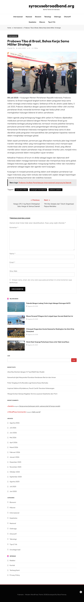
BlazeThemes (61, 595)
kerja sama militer (21, 189)
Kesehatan (32, 22)
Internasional (18, 17)
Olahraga (57, 17)
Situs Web (13, 271)
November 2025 (15, 467)
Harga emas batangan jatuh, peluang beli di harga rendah (39, 406)
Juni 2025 (13, 491)
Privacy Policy (15, 575)
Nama (12, 254)
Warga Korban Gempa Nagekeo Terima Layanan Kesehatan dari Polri (32, 394)
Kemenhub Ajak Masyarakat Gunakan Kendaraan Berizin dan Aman (31, 377)
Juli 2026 (13, 428)
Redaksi (12, 560)
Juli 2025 (13, 486)
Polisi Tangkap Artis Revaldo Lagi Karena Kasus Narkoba (27, 383)
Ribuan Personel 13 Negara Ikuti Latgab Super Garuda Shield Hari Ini (49, 316)
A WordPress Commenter (16, 412)
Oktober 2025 (15, 472)
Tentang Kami (15, 570)
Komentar (14, 227)
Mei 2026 (13, 437)
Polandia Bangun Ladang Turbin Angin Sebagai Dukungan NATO (48, 303)
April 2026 (13, 442)
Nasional (29, 17)
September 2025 (16, 477)
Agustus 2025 (14, 481)
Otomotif (67, 17)
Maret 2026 (14, 447)
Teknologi (47, 17)
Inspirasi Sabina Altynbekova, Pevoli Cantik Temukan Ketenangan (30, 388)
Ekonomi (38, 17)
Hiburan (42, 22)
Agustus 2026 (14, 423)
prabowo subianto (55, 189)
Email (12, 262)
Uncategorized (15, 550)
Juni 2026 (13, 433)
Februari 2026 (15, 452)
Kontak (12, 565)
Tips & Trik (51, 22)
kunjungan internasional (38, 189)
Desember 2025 (15, 462)
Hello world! (36, 412)
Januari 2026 (14, 457)
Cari (8, 355)
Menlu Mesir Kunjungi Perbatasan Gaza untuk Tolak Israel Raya (47, 342)
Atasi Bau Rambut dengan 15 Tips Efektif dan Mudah (25, 372)
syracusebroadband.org (51, 5)
